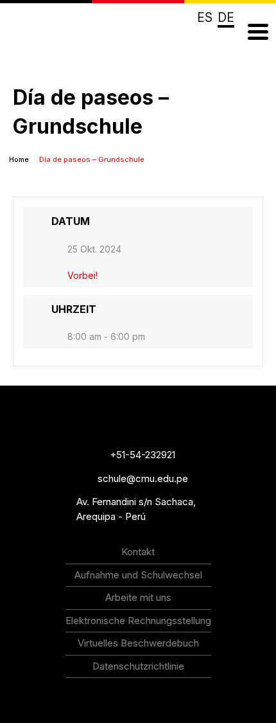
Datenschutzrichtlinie (138, 666)
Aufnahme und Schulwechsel (138, 575)
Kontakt (138, 552)
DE (226, 17)
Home (20, 159)
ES (204, 17)
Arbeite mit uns (138, 597)
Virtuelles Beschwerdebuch (138, 643)
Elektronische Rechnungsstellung (138, 620)
